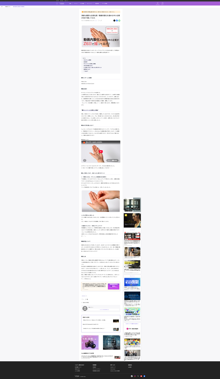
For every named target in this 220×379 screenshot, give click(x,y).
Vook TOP (57, 0)
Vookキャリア (66, 0)
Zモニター (84, 295)
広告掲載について (78, 367)
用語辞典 (97, 3)
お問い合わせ (77, 369)
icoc (91, 307)
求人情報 (82, 3)
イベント (76, 3)
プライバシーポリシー (97, 369)
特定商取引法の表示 (96, 370)
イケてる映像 (104, 3)
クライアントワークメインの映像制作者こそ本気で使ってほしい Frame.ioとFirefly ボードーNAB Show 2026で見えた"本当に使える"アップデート (97, 357)
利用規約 (94, 367)
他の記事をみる (104, 309)
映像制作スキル (7, 6)
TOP (2, 6)
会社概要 (129, 367)
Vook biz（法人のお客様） (115, 370)
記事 (70, 3)
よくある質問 (77, 370)
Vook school (61, 0)
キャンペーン (89, 3)
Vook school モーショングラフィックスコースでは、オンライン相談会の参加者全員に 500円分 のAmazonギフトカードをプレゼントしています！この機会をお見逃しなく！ (95, 285)
